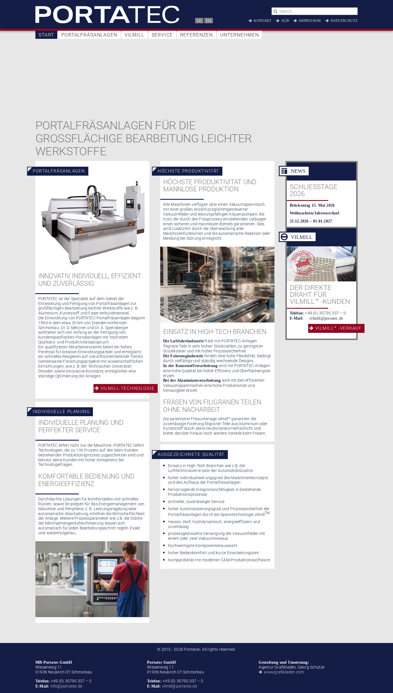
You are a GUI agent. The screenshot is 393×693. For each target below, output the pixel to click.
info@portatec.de (65, 686)
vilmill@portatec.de (326, 318)
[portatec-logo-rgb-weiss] (107, 7)
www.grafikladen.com (284, 672)
